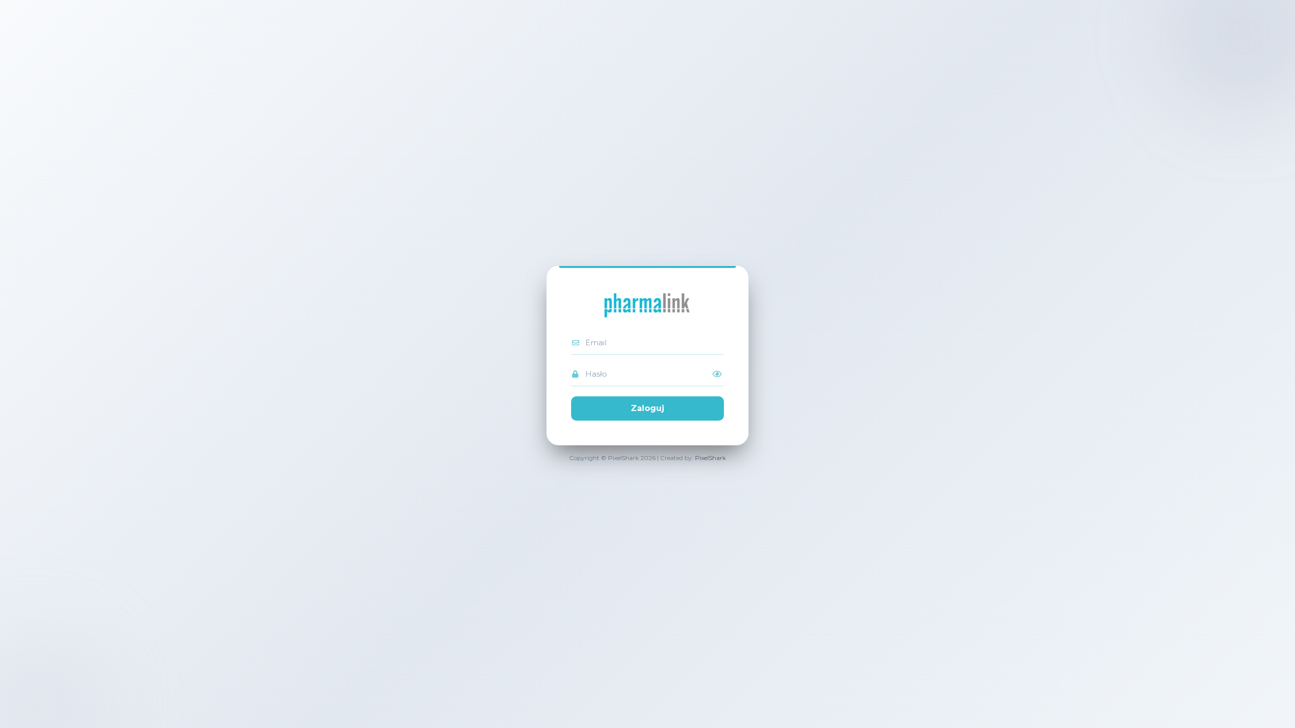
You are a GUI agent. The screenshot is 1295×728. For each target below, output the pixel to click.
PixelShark (710, 458)
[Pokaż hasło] (717, 374)
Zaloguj (647, 408)
